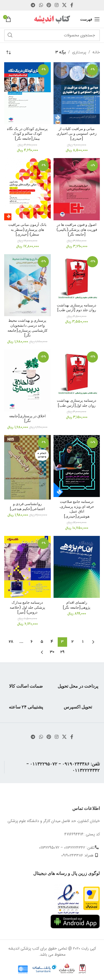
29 (62, 652)
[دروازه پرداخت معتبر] (91, 898)
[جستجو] (10, 35)
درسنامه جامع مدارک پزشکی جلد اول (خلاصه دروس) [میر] (27, 607)
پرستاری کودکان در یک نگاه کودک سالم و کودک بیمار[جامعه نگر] (27, 133)
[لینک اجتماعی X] (64, 5)
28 (11, 642)
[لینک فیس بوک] (72, 5)
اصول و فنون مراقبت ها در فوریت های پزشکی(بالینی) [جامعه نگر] (76, 229)
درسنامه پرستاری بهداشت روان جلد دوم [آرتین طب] (76, 308)
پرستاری (79, 52)
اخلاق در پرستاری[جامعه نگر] (27, 418)
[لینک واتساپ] (41, 5)
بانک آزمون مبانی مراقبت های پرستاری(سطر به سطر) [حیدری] (27, 229)
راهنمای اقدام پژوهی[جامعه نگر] (76, 605)
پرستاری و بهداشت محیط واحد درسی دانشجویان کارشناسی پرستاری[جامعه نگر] (27, 328)
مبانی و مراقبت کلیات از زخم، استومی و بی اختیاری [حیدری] (77, 133)
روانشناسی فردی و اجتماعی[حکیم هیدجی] (27, 506)
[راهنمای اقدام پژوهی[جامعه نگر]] (77, 567)
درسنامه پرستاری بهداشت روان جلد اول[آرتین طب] (76, 403)
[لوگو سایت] (52, 19)
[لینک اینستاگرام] (56, 5)
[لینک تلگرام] (33, 5)
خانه (96, 52)
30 (52, 652)
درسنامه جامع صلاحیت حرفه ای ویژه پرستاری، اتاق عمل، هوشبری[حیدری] (76, 509)
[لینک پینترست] (49, 5)
